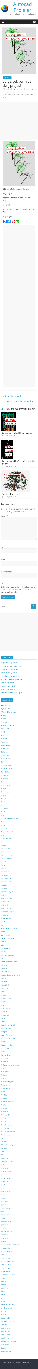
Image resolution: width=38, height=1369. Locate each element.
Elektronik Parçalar (7, 912)
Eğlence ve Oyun (7, 892)
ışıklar (3, 1018)
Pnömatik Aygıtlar (7, 1178)
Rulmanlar (5, 1201)
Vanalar (4, 1325)
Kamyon (4, 1032)
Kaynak (3, 1052)
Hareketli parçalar (7, 955)
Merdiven (4, 1078)
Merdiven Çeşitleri (7, 1082)
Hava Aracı (5, 972)
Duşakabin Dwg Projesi (9, 663)
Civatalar (4, 828)
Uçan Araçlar (5, 1318)
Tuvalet (3, 1315)
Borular (3, 799)
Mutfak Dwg (5, 1128)
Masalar (4, 1075)
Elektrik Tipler (6, 902)
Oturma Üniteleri (7, 1161)
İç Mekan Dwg (6, 998)
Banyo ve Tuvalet (7, 769)
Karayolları (5, 1048)
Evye (2, 925)
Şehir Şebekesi (6, 1221)
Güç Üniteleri (5, 948)
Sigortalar (4, 1238)
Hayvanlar (4, 982)
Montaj (3, 1105)
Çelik (3, 815)
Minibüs (4, 1095)
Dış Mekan (5, 875)
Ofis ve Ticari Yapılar (8, 1145)
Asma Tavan (5, 745)
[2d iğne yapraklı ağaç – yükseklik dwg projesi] (7, 441)
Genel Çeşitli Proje (7, 938)
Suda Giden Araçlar (8, 1275)
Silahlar (4, 1241)
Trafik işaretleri (6, 1308)
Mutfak (3, 1118)
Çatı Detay (4, 808)
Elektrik (3, 895)
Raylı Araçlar (5, 1191)
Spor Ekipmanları (7, 1261)
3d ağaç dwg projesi (11, 494)
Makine (3, 1068)
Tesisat (3, 1295)
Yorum (4, 516)
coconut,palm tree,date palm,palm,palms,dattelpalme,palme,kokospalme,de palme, (18, 94)
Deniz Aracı (5, 852)
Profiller (4, 1185)
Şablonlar (4, 1205)
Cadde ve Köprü (6, 802)
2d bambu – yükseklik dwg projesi (17, 433)
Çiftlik (3, 822)
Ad (3, 547)
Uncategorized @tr (7, 1321)
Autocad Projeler (22, 7)
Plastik (3, 1175)
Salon (3, 1211)
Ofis (2, 1138)
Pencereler (5, 1168)
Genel (3, 932)
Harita (3, 958)
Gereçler (4, 942)
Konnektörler (5, 1055)
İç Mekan (4, 995)
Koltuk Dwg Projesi (7, 683)
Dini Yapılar (5, 872)
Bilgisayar (4, 779)
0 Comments (26, 89)
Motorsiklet (5, 1112)
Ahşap (3, 715)
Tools (3, 1301)
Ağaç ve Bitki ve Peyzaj (9, 712)
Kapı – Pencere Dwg (8, 1038)
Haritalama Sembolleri (9, 962)
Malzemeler (5, 1072)
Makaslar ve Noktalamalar (10, 1065)
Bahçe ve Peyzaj (6, 759)
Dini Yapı (4, 868)
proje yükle (7, 205)
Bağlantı (4, 752)
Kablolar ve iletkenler (8, 1025)
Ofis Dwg (4, 1142)
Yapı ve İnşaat (6, 1331)
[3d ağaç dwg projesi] (15, 471)
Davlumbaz (5, 842)
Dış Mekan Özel (6, 882)
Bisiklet (3, 789)
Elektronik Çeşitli (7, 908)
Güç (2, 945)
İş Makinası (5, 1015)
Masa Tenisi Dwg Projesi (9, 669)
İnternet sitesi (6, 572)
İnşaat (3, 1002)
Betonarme (5, 775)
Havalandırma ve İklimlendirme (12, 975)
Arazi (3, 732)
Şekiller (3, 1228)
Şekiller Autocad (7, 1231)
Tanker (3, 1281)
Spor (2, 1255)
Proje (3, 1188)
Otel (2, 1152)
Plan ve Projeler (6, 1171)
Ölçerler (4, 1148)
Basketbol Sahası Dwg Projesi (11, 693)
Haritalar (4, 965)
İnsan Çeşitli (5, 1008)
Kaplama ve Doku (7, 1045)
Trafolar (4, 1311)
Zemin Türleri (6, 1351)
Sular (3, 1278)
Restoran (4, 1195)
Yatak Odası (5, 1338)
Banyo (3, 762)
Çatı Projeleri (5, 812)
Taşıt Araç (4, 1288)
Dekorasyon (5, 845)
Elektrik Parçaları (7, 898)
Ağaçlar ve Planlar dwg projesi (21, 401)
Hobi (2, 992)
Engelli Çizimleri (7, 918)
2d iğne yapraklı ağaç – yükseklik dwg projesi (18, 462)
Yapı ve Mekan (6, 1335)
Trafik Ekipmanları (7, 1305)
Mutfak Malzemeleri (8, 1132)
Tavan (3, 1291)
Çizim (3, 835)
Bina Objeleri (5, 785)
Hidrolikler (5, 988)
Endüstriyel (5, 915)
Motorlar (4, 1108)
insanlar (4, 1012)
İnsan (3, 1005)
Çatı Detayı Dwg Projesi (9, 673)
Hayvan (3, 978)
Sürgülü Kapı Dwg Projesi (10, 676)
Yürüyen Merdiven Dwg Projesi (12, 679)
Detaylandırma (6, 858)
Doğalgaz (4, 885)
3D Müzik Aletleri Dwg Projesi (11, 666)
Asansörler (5, 742)
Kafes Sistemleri (7, 1028)
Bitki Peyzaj (7, 77)
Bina (2, 782)
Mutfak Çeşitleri (6, 1125)
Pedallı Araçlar (6, 1165)
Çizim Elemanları (7, 838)
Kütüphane (5, 1058)
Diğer (3, 865)
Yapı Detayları (6, 1328)
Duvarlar (4, 888)
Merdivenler (5, 1085)
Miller (3, 1092)
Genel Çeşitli (5, 935)
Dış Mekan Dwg (6, 878)
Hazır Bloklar (5, 985)
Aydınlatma (5, 749)
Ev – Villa (4, 922)
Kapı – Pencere (6, 1035)
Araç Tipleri (5, 729)
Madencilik (5, 1062)
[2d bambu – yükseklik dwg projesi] (8, 414)
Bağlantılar (5, 755)
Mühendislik (5, 1115)
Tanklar (3, 1285)
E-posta (5, 559)
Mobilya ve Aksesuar (8, 1102)
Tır (2, 1298)
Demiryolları (5, 848)
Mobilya (4, 1098)
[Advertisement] (19, 121)
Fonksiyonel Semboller (9, 928)
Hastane (4, 968)
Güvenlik (4, 952)
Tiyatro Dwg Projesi (8, 689)
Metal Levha (5, 1088)
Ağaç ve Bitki (5, 709)
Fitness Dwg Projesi (8, 686)
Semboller (4, 1235)
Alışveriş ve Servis (7, 725)
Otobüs (3, 1155)
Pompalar (4, 1181)
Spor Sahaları (6, 1265)
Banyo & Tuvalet (7, 765)
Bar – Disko (5, 772)
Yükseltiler (5, 1345)
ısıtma (3, 1022)
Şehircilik (4, 1225)
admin (18, 89)
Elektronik (4, 905)
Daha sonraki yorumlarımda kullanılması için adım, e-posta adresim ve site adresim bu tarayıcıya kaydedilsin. (19, 589)
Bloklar (3, 795)
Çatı (2, 805)
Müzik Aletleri (6, 1135)
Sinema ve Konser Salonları (10, 1245)
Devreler (4, 862)
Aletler (3, 719)
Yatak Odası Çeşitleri (8, 1341)
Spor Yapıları (5, 1268)
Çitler (3, 825)
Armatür (4, 735)
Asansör (4, 739)
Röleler (3, 1198)
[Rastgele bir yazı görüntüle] (34, 22)
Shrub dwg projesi (11, 396)
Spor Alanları (5, 1258)
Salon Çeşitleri (6, 1215)
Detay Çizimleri (6, 855)
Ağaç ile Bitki (5, 705)
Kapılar (3, 1042)
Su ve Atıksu (5, 1271)
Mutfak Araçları (6, 1122)
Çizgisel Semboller (7, 832)
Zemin (3, 1348)
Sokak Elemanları (7, 1251)
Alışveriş (4, 722)
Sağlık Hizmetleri (7, 1208)
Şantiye (3, 1218)
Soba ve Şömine (6, 1248)
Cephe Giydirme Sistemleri (10, 818)
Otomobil (4, 1158)
